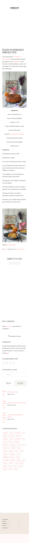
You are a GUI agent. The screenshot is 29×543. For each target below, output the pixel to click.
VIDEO (16, 469)
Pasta (23, 460)
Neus (5, 249)
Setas (15, 466)
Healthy (5, 451)
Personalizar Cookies (5, 520)
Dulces (10, 442)
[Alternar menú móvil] (26, 10)
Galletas (13, 448)
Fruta (24, 445)
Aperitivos (17, 433)
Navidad (13, 460)
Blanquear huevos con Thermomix (16, 403)
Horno (16, 451)
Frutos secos (6, 448)
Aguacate (5, 433)
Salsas (10, 466)
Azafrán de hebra (11, 245)
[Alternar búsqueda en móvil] (23, 10)
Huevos (22, 451)
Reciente (20, 383)
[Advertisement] (14, 29)
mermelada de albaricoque (17, 134)
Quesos (22, 463)
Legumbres (12, 454)
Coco (23, 439)
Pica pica (11, 463)
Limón (18, 454)
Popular (8, 383)
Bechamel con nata (12, 392)
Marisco (18, 457)
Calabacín (5, 439)
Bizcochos (18, 436)
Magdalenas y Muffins (8, 457)
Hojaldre (11, 451)
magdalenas (16, 62)
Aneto (11, 433)
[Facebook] (3, 363)
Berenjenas (11, 436)
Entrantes (5, 445)
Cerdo (11, 439)
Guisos (19, 448)
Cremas (5, 442)
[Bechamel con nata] (4, 390)
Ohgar (18, 460)
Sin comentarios (20, 249)
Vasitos (5, 469)
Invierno (5, 454)
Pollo (16, 463)
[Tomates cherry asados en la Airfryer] (4, 412)
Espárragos (12, 445)
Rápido (5, 466)
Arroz (23, 433)
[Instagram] (7, 363)
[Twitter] (13, 363)
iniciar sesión (9, 326)
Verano (10, 469)
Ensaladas (16, 442)
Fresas (18, 445)
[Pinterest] (10, 363)
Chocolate (17, 439)
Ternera (20, 466)
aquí (7, 353)
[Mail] (14, 525)
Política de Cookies (4, 524)
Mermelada (6, 460)
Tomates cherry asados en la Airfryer (15, 416)
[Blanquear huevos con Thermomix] (4, 400)
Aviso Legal (5, 528)
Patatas (5, 463)
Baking (4, 436)
